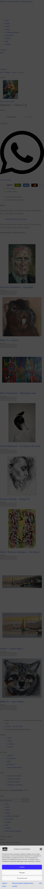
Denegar (22, 872)
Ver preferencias (22, 878)
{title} (40, 883)
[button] (41, 849)
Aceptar (22, 867)
